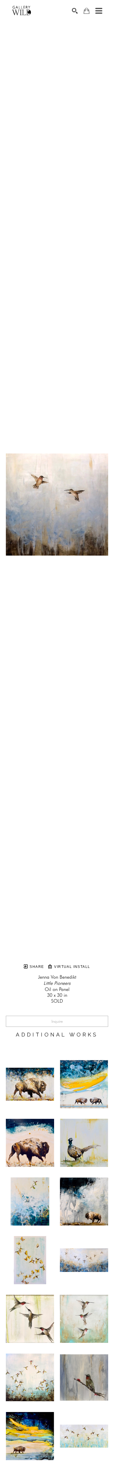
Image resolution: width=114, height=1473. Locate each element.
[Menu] (98, 11)
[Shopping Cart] (86, 11)
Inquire (57, 1021)
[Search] (75, 11)
